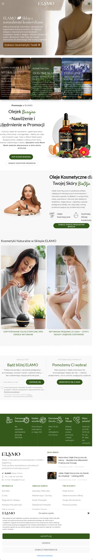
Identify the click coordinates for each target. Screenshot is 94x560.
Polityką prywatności (12, 392)
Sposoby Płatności (41, 491)
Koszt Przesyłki (39, 500)
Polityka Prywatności (45, 555)
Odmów (46, 543)
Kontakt (6, 491)
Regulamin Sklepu (11, 500)
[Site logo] (46, 3)
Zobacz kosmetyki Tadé (21, 45)
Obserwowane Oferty (72, 495)
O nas (4, 495)
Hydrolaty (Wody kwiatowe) (86, 217)
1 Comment (79, 467)
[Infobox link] (12, 428)
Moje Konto (68, 491)
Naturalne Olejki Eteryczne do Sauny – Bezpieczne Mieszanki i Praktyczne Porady (73, 460)
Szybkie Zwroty (39, 509)
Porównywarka (69, 505)
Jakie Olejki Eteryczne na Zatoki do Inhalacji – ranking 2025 (73, 474)
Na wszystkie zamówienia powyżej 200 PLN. (20, 432)
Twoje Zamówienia (71, 500)
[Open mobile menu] (3, 3)
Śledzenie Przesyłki (41, 505)
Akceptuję (46, 536)
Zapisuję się (35, 382)
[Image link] (11, 454)
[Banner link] (46, 79)
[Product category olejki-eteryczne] (23, 291)
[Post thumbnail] (52, 462)
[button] (88, 513)
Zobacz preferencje (46, 550)
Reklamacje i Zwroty (42, 495)
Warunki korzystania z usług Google (23, 396)
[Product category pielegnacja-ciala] (69, 291)
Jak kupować (8, 509)
